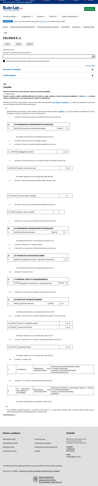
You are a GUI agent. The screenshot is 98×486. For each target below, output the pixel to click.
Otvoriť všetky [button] (90, 65)
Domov (5, 27)
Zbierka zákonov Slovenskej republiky (22, 27)
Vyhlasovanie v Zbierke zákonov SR (46, 447)
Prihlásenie (89, 9)
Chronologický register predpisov (48, 27)
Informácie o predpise (12, 69)
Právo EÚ (52, 16)
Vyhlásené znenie (88, 27)
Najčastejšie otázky (9, 439)
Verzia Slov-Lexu (40, 439)
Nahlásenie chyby (8, 447)
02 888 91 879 (70, 449)
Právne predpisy (9, 16)
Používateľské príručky (10, 443)
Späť (5, 33)
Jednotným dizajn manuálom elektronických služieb (39, 471)
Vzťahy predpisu (9, 75)
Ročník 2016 (66, 27)
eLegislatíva (26, 16)
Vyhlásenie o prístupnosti (43, 443)
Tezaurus (39, 16)
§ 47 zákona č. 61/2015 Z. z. (61, 102)
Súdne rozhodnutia (69, 16)
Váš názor (43, 21)
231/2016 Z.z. (76, 27)
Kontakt (37, 451)
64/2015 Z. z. (83, 96)
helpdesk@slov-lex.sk (73, 456)
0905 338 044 (70, 451)
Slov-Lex (29, 2)
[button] (29, 44)
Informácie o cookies (10, 451)
